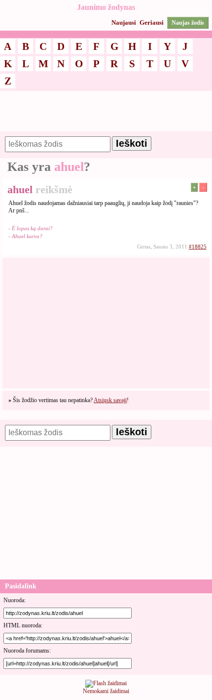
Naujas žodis (188, 22)
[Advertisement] (106, 115)
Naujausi (123, 22)
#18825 (198, 246)
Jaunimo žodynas (106, 7)
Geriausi (152, 22)
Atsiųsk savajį (110, 400)
